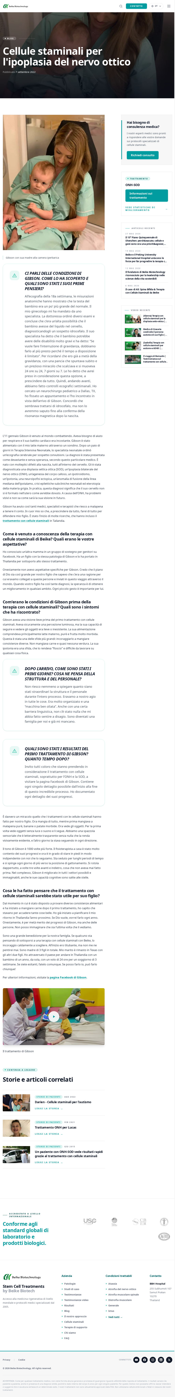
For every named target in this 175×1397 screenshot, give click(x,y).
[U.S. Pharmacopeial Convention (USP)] (90, 1221)
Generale (113, 1305)
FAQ (66, 1338)
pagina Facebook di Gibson (68, 977)
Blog (67, 1311)
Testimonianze (72, 1294)
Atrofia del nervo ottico (122, 1289)
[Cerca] (121, 6)
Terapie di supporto (75, 1327)
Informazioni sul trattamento (141, 195)
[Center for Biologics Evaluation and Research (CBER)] (164, 1221)
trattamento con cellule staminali (26, 521)
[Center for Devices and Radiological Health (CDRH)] (139, 1221)
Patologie (70, 1283)
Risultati (69, 1305)
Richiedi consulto (142, 155)
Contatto (136, 6)
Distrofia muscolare (120, 1300)
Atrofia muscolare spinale (123, 1294)
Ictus (111, 1311)
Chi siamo (70, 1332)
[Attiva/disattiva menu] (168, 6)
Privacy (6, 1360)
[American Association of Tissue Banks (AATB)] (164, 1236)
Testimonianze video (76, 1300)
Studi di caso (71, 1289)
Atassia (112, 1283)
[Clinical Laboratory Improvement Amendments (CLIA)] (115, 1221)
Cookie (21, 1360)
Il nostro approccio (75, 1316)
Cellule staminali (74, 1321)
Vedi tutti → (115, 1317)
